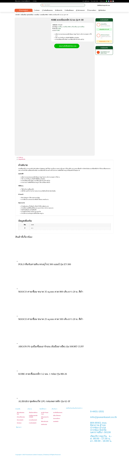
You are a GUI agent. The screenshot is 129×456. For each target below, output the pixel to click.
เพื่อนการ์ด (59, 10)
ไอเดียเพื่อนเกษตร (48, 10)
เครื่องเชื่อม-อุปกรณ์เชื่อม (27, 15)
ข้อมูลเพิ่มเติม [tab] (21, 159)
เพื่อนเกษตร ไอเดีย (44, 417)
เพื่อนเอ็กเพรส (70, 10)
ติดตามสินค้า (20, 420)
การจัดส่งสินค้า (32, 423)
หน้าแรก (37, 10)
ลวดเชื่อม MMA (44, 15)
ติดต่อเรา (19, 423)
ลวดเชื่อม (36, 15)
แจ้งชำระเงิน (44, 424)
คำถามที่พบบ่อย (21, 417)
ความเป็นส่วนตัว (33, 420)
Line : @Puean (85, 1)
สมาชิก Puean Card (44, 413)
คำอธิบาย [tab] (20, 157)
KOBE (59, 28)
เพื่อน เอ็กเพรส (57, 415)
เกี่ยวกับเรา (103, 10)
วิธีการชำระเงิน (44, 421)
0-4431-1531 (95, 1)
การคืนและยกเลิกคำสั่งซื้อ (33, 416)
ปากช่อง (35, 1)
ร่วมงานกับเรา (92, 10)
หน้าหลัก (17, 15)
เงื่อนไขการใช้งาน (33, 412)
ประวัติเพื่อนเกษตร (57, 412)
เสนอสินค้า (55, 421)
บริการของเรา (81, 10)
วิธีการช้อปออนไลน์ (20, 413)
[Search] (43, 5)
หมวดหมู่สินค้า (24, 10)
